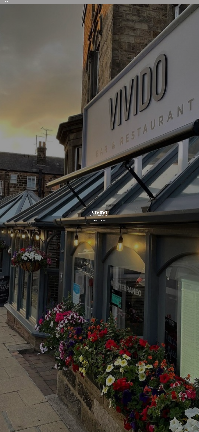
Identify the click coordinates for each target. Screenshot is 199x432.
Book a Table (103, 220)
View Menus (95, 220)
